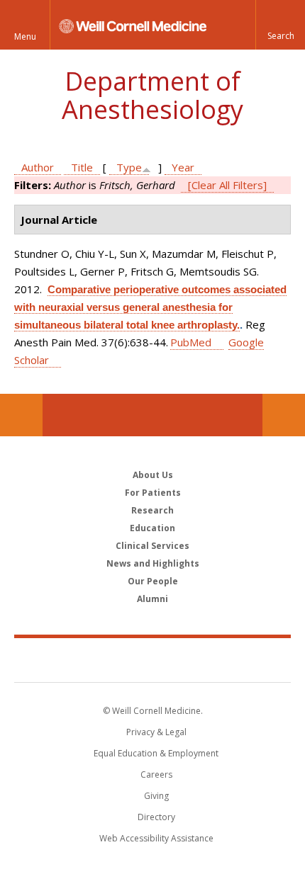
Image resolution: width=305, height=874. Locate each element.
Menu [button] (25, 36)
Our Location (21, 415)
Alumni (152, 599)
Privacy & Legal (156, 732)
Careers (156, 774)
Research (152, 510)
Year (183, 167)
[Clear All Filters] (227, 185)
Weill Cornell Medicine (152, 659)
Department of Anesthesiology (152, 95)
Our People (153, 581)
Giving (156, 796)
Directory (156, 817)
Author (37, 167)
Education (152, 528)
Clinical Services (152, 546)
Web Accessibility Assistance (156, 838)
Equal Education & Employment (156, 753)
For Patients (153, 493)
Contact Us (283, 415)
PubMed (190, 342)
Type (129, 167)
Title (82, 167)
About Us (153, 475)
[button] (280, 25)
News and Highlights (152, 563)
